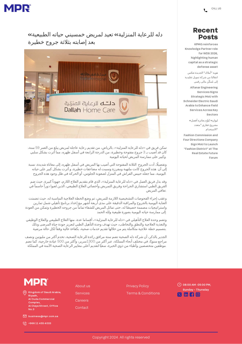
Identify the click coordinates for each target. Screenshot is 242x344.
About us (82, 286)
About (94, 8)
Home (82, 8)
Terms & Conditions (143, 293)
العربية (188, 9)
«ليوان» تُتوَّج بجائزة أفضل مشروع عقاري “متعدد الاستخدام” (203, 125)
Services (108, 8)
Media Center (127, 8)
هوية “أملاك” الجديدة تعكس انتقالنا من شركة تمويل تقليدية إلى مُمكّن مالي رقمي (201, 77)
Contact (159, 8)
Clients (144, 8)
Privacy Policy (137, 286)
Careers (81, 300)
